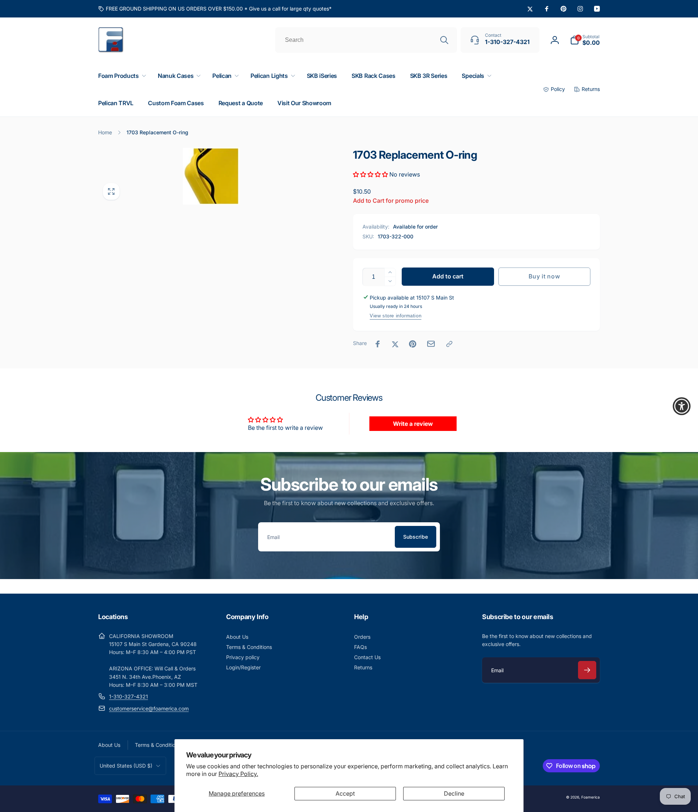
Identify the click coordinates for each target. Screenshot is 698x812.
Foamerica (590, 797)
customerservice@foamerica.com (149, 708)
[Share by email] (431, 343)
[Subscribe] (587, 670)
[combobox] (366, 40)
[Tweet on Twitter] (395, 344)
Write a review (413, 423)
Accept (345, 793)
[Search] (444, 40)
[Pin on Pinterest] (412, 344)
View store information (395, 315)
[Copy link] (449, 344)
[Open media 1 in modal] (211, 176)
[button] (585, 40)
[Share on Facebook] (377, 344)
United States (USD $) (126, 766)
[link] (215, 9)
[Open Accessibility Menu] (682, 406)
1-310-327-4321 (128, 696)
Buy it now (544, 276)
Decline (454, 793)
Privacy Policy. (238, 773)
